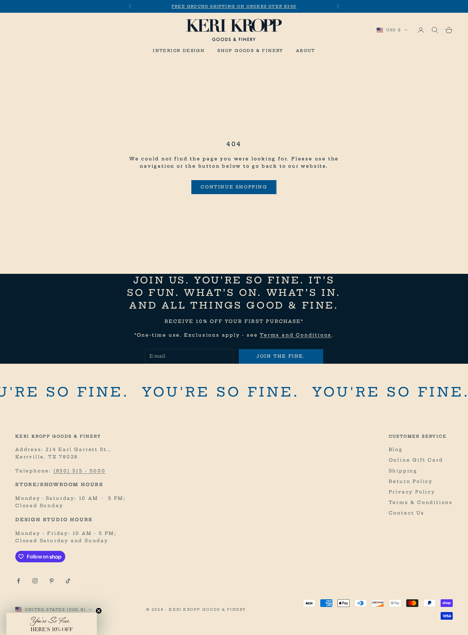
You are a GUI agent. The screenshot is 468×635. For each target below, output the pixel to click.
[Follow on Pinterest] (51, 581)
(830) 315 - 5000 (79, 471)
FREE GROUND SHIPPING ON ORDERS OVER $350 (234, 6)
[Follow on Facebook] (18, 581)
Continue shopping (234, 186)
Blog (396, 449)
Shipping (403, 471)
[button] (51, 624)
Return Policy (411, 481)
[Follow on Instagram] (35, 581)
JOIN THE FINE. (281, 356)
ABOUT (305, 50)
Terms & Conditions (421, 502)
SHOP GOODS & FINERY (250, 50)
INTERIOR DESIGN (179, 50)
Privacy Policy (412, 492)
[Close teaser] (99, 611)
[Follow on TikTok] (68, 581)
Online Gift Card (416, 460)
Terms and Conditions (295, 335)
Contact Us (406, 513)
